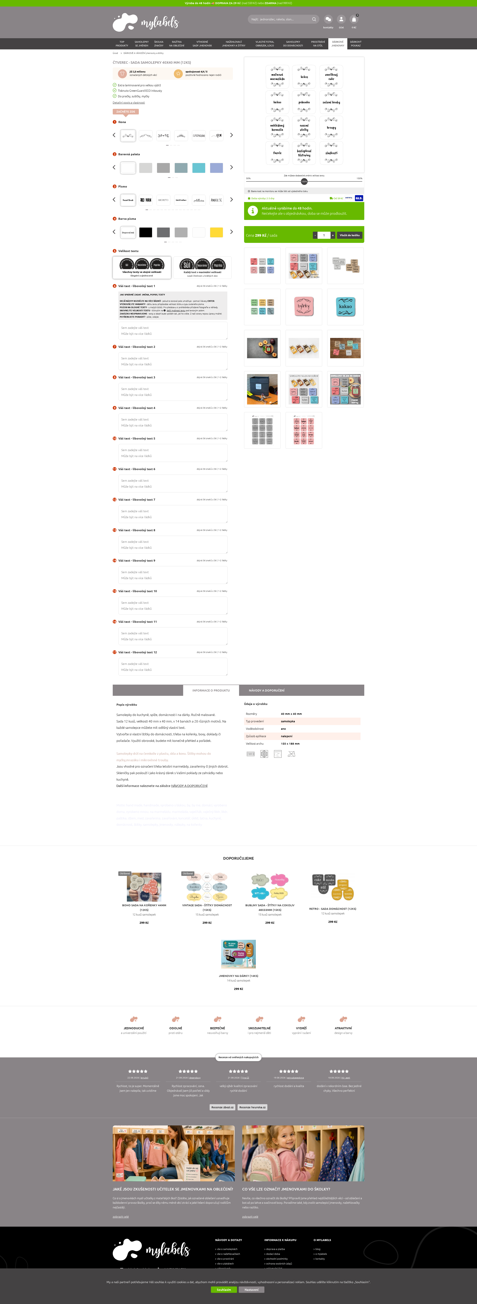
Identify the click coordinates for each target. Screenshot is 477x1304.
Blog (317, 1249)
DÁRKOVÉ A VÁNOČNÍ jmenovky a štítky (144, 53)
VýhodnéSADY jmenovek (202, 43)
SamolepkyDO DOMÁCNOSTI (293, 43)
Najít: (255, 19)
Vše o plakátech (225, 1263)
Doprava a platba (275, 1249)
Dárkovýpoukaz (355, 43)
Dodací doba (273, 1254)
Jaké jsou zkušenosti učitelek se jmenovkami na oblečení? (173, 1189)
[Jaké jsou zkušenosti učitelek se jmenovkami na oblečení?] (174, 1153)
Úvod (115, 53)
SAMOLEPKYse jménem (142, 43)
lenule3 (144, 1077)
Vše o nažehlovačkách (228, 1254)
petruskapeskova (295, 1077)
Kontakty (320, 1258)
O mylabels (321, 1254)
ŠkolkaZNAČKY (158, 43)
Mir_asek (345, 1077)
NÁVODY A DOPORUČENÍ (189, 786)
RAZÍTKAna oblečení (176, 43)
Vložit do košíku (350, 235)
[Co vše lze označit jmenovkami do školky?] (303, 1153)
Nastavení (251, 1289)
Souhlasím (224, 1289)
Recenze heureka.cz (252, 1107)
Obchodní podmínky (277, 1258)
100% (304, 181)
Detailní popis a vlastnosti (129, 102)
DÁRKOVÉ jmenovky (337, 43)
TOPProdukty (122, 43)
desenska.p (194, 1077)
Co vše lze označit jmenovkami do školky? (286, 1189)
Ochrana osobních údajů (279, 1263)
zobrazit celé (121, 1216)
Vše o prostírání (225, 1258)
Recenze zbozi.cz (222, 1107)
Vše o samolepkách (227, 1249)
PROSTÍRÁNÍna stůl (318, 43)
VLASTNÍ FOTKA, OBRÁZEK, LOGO (265, 43)
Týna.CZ (245, 1077)
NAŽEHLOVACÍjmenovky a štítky (233, 43)
